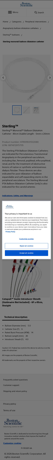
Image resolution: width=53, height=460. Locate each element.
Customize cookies (26, 239)
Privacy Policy (10, 232)
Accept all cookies (26, 253)
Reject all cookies (26, 246)
